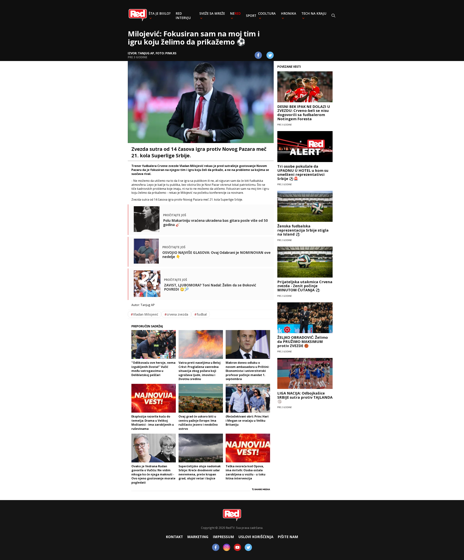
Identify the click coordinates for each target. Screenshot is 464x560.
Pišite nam (288, 536)
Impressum (223, 536)
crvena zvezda (176, 314)
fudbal (200, 314)
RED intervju (183, 15)
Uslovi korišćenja (255, 536)
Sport (251, 15)
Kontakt (174, 536)
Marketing (197, 536)
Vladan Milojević (144, 314)
